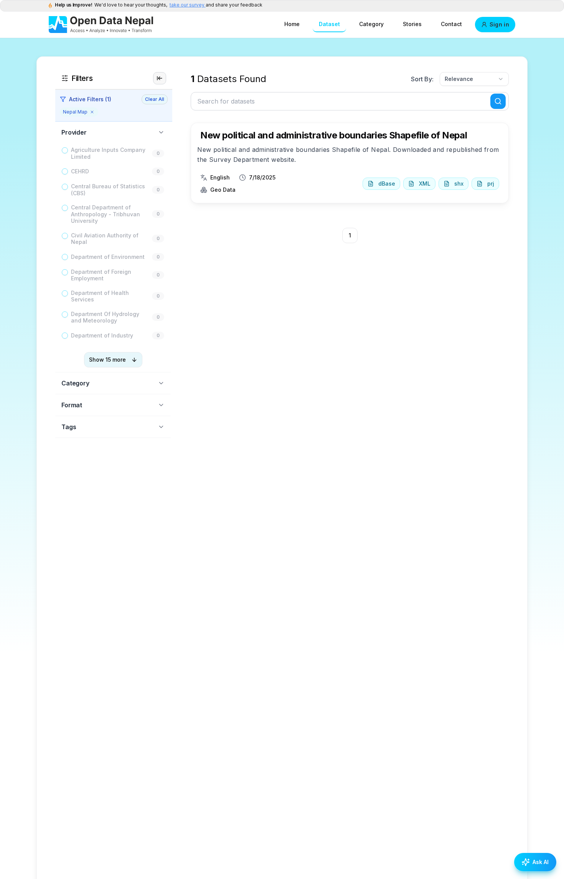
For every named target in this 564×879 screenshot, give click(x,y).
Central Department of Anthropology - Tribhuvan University (105, 214)
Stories (412, 24)
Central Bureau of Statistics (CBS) (108, 189)
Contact (451, 24)
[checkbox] (65, 150)
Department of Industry (102, 335)
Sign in (499, 24)
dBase (386, 183)
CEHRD (80, 171)
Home (292, 24)
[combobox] (474, 79)
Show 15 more (107, 359)
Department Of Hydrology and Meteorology (105, 317)
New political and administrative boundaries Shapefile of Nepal (333, 135)
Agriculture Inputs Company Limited (108, 153)
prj (490, 183)
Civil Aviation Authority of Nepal (105, 238)
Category (371, 24)
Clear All (154, 99)
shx (458, 183)
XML (424, 183)
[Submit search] (498, 101)
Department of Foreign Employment (101, 275)
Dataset (329, 24)
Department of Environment (108, 256)
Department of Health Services (100, 296)
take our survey (188, 5)
